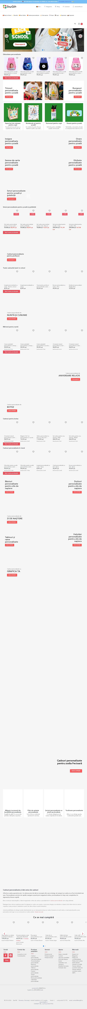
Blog (58, 6)
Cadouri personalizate (56, 900)
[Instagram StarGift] (11, 955)
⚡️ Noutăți (15, 15)
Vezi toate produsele (11, 78)
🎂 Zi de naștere (44, 15)
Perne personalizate (36, 978)
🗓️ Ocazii (51, 15)
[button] (42, 49)
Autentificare (78, 6)
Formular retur (62, 967)
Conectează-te (21, 956)
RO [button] (38, 6)
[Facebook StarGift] (5, 955)
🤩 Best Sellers (22, 15)
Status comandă (63, 954)
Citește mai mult (39, 912)
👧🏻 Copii (57, 15)
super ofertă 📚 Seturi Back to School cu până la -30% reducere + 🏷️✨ (43, 1)
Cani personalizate (36, 959)
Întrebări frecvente (63, 966)
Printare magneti (49, 956)
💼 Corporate (70, 15)
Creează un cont (21, 954)
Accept (64, 996)
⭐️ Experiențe (63, 15)
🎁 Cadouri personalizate (33, 15)
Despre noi (75, 954)
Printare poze (48, 954)
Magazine (49, 6)
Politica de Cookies (77, 961)
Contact (67, 6)
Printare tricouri (49, 957)
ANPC (73, 973)
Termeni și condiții (77, 964)
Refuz (64, 1000)
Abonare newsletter (64, 957)
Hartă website (76, 962)
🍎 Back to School (7, 15)
